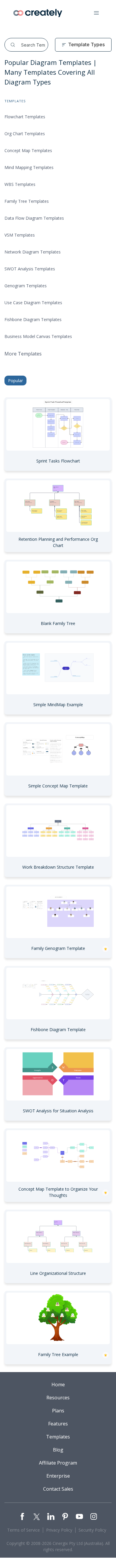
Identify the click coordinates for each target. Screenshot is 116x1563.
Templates (58, 1436)
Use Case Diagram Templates (33, 302)
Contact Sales (58, 1489)
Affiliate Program (58, 1463)
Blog (58, 1449)
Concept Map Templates (28, 150)
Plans (58, 1410)
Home (58, 1384)
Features (58, 1423)
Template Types (86, 44)
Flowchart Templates (24, 116)
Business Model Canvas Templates (38, 336)
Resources (58, 1397)
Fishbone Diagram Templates (33, 319)
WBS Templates (19, 184)
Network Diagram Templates (32, 252)
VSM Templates (19, 235)
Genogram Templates (25, 285)
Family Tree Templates (26, 201)
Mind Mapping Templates (29, 167)
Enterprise (58, 1476)
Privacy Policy (59, 1530)
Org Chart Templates (24, 133)
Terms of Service (23, 1530)
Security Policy (92, 1530)
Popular (15, 380)
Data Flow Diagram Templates (34, 218)
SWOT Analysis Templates (29, 269)
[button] (96, 13)
